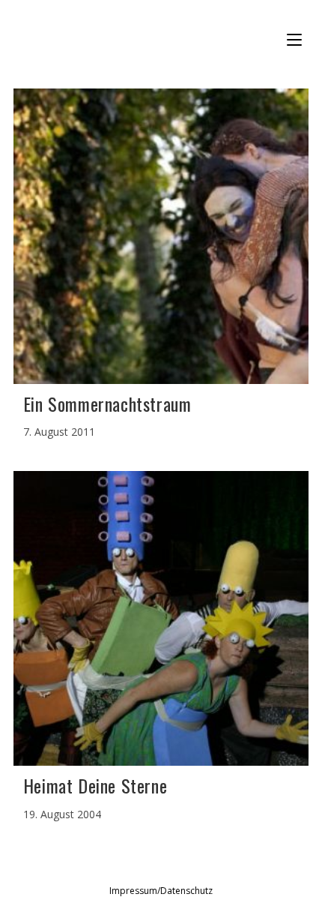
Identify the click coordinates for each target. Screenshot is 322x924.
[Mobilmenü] (296, 40)
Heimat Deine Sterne (95, 785)
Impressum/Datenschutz (161, 890)
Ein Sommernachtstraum (107, 403)
